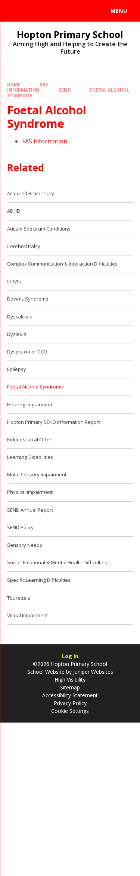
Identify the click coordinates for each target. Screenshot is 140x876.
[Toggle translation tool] (33, 11)
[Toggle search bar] (14, 11)
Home (14, 85)
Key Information (27, 87)
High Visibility (70, 679)
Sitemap (70, 687)
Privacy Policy (70, 703)
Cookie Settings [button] (70, 710)
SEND (65, 90)
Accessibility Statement (70, 695)
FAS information (44, 141)
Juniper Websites (92, 671)
